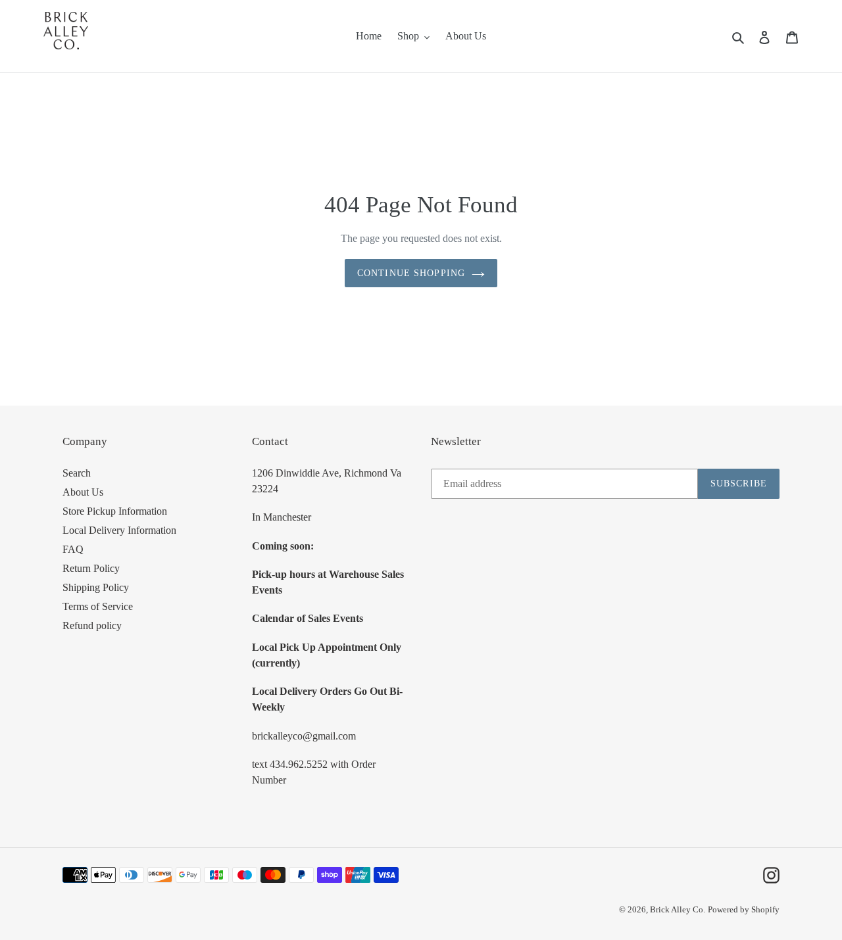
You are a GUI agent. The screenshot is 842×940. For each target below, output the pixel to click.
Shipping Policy (95, 587)
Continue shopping (411, 273)
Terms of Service (97, 606)
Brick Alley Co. (677, 909)
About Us (82, 492)
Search (76, 473)
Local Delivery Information (119, 530)
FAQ (73, 549)
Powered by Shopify (744, 909)
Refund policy (92, 625)
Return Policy (91, 568)
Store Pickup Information (114, 511)
